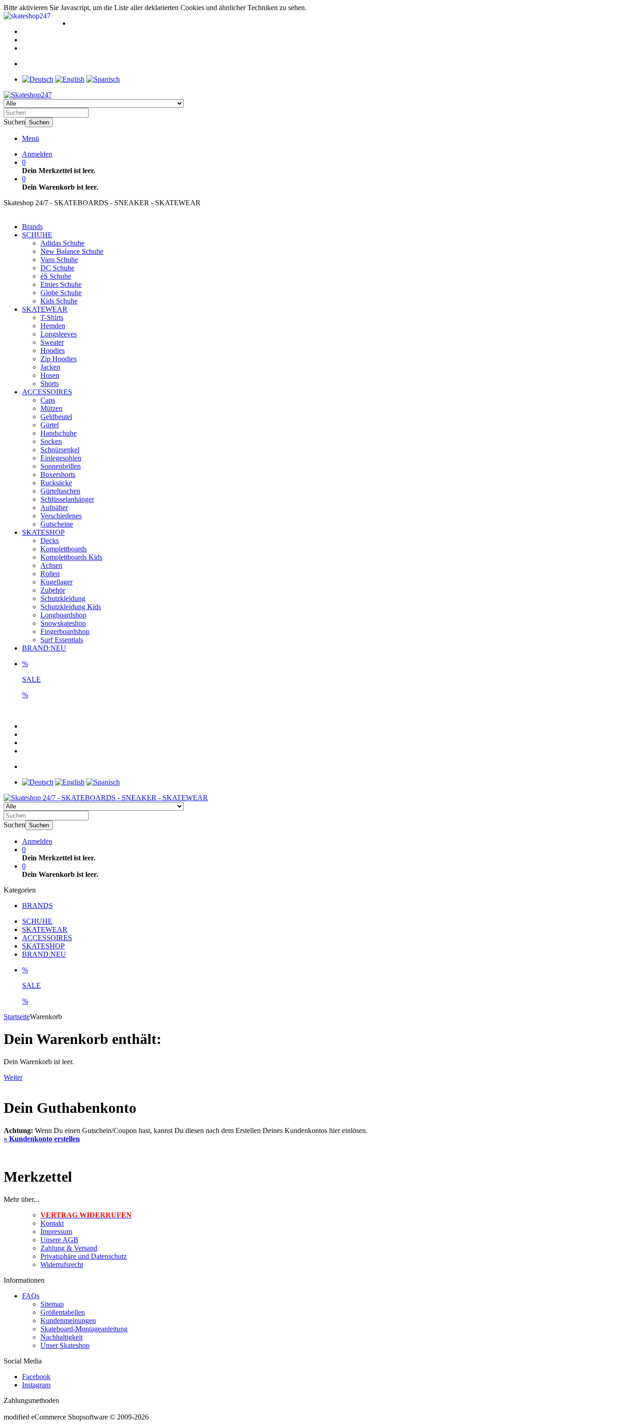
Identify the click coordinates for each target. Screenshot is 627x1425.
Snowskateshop (63, 623)
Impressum (56, 1231)
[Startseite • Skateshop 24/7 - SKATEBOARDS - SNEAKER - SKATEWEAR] (28, 95)
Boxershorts (57, 474)
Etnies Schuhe (61, 284)
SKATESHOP (43, 532)
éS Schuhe (55, 276)
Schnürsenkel (59, 450)
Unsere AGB (59, 1240)
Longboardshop (63, 615)
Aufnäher (54, 507)
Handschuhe (58, 433)
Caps (47, 400)
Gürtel (49, 425)
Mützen (51, 408)
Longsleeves (58, 334)
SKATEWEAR (44, 309)
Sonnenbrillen (60, 466)
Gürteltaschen (60, 491)
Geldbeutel (56, 417)
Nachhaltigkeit (61, 1337)
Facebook (36, 1376)
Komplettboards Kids (71, 557)
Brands (32, 226)
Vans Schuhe (59, 260)
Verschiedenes (61, 516)
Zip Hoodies (58, 359)
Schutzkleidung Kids (70, 607)
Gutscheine (56, 524)
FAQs (30, 1296)
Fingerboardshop (65, 631)
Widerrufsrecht (61, 1264)
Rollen (50, 574)
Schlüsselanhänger (67, 499)
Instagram (36, 1385)
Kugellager (56, 582)
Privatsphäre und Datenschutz (83, 1256)
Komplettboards (63, 549)
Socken (51, 441)
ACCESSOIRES (47, 392)
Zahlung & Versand (68, 1248)
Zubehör (52, 590)
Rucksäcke (56, 483)
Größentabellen (62, 1312)
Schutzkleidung (62, 598)
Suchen (39, 122)
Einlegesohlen (60, 458)
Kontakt (52, 1223)
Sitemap (52, 1304)
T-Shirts (51, 317)
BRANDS (37, 905)
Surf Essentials (61, 640)
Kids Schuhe (59, 301)
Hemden (52, 326)
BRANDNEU (44, 648)
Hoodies (52, 350)
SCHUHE (37, 235)
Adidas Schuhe (62, 243)
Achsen (51, 565)
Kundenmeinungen (68, 1320)
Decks (49, 540)
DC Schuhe (57, 268)
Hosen (49, 375)
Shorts (49, 383)
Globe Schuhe (61, 293)
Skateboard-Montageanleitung (84, 1329)
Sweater (52, 342)
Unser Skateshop (65, 1345)
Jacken (50, 367)
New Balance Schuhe (71, 251)
